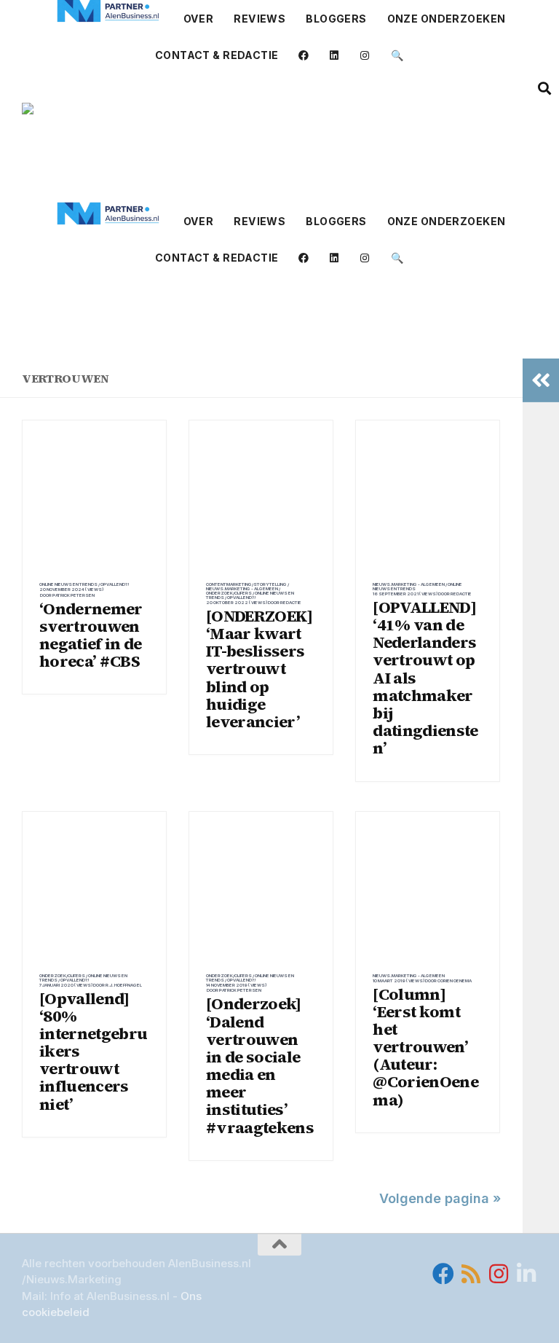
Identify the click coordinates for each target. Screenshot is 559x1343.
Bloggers (336, 18)
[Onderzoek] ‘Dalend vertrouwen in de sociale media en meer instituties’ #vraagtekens (260, 1065)
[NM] (108, 11)
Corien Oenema (454, 980)
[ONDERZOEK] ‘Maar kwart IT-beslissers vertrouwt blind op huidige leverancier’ (259, 668)
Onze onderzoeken (446, 18)
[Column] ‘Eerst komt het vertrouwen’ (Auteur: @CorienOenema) (425, 1047)
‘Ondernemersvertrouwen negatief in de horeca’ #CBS (91, 635)
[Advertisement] (279, 327)
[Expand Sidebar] (541, 380)
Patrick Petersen (73, 595)
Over (198, 18)
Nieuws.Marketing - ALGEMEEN (242, 588)
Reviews (259, 18)
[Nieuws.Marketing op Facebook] (443, 1274)
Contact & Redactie (217, 55)
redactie (290, 602)
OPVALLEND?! (115, 584)
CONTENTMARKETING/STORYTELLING (246, 584)
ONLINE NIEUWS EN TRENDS (68, 584)
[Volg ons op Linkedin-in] (526, 1274)
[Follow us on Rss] (471, 1274)
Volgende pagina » (440, 1198)
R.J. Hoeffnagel (124, 984)
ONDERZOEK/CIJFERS (229, 592)
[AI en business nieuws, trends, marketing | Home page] (175, 138)
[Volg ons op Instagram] (499, 1274)
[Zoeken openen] (544, 88)
